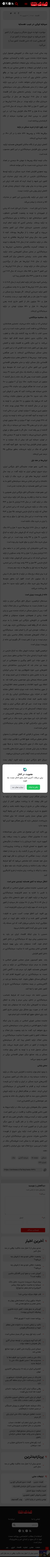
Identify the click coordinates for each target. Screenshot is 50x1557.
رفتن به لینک (33, 787)
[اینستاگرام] (9, 4)
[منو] (26, 4)
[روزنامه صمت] (39, 4)
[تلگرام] (3, 4)
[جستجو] (16, 3)
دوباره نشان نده (17, 787)
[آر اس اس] (12, 4)
